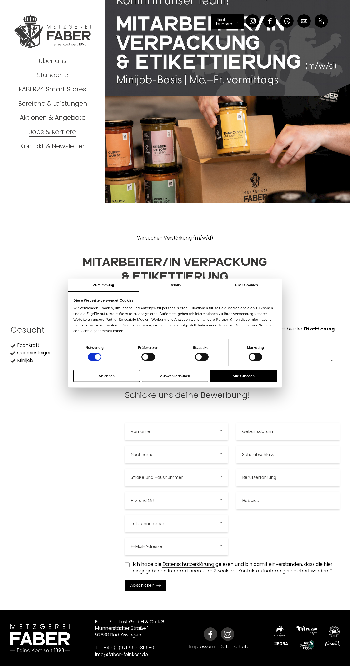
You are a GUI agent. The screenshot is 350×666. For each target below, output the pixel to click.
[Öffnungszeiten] (287, 21)
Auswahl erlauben (175, 376)
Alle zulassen (243, 376)
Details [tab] (175, 285)
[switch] (148, 357)
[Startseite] (52, 29)
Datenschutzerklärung (188, 564)
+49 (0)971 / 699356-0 (129, 648)
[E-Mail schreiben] (304, 21)
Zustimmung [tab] (103, 285)
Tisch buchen (224, 22)
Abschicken (142, 585)
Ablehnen (107, 376)
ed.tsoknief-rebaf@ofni (121, 654)
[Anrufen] (321, 21)
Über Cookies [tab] (246, 285)
